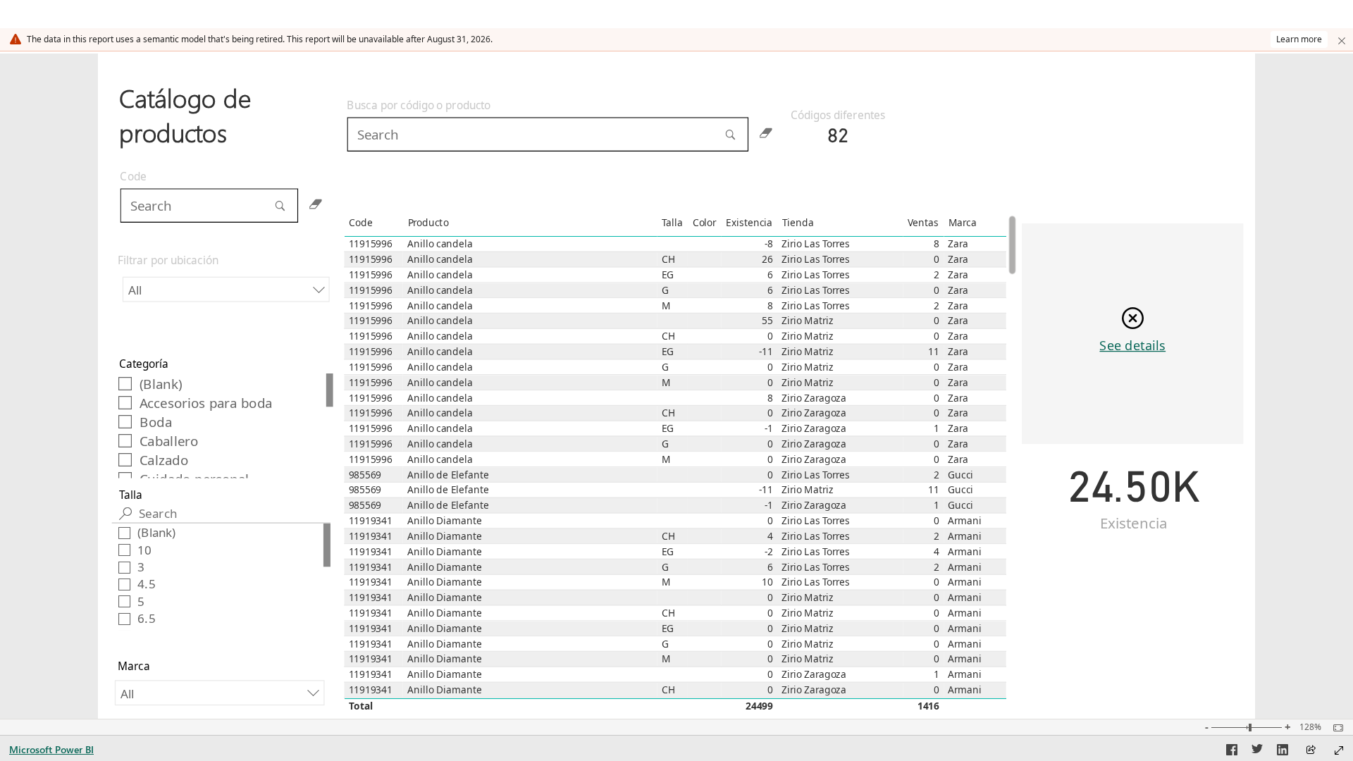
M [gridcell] (666, 305)
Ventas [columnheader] (922, 222)
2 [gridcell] (936, 274)
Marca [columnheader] (962, 222)
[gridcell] (672, 244)
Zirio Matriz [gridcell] (807, 321)
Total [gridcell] (360, 706)
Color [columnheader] (703, 222)
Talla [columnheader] (672, 222)
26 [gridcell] (767, 259)
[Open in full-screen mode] (1339, 750)
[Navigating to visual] (564, 143)
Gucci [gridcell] (960, 475)
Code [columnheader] (360, 222)
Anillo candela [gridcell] (439, 244)
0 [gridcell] (936, 259)
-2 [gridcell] (769, 551)
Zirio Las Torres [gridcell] (815, 244)
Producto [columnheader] (427, 222)
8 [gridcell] (936, 244)
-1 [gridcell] (769, 428)
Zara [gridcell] (958, 244)
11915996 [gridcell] (371, 244)
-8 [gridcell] (769, 244)
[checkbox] (222, 382)
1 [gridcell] (936, 428)
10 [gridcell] (767, 582)
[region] (677, 386)
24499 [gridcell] (759, 706)
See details (1132, 344)
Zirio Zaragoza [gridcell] (813, 398)
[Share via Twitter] (1257, 751)
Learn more (1299, 39)
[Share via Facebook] (1231, 751)
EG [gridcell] (668, 274)
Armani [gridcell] (964, 520)
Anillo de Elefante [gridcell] (448, 475)
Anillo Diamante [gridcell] (444, 520)
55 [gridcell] (767, 321)
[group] (221, 111)
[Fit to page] (1334, 728)
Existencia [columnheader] (749, 222)
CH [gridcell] (668, 259)
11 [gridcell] (933, 351)
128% (1310, 727)
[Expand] (1341, 39)
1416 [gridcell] (928, 706)
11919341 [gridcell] (371, 520)
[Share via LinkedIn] (1282, 751)
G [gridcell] (665, 290)
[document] (221, 118)
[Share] (1310, 751)
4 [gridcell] (770, 536)
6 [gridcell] (770, 274)
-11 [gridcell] (765, 351)
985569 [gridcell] (365, 475)
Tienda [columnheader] (797, 222)
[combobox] (225, 289)
